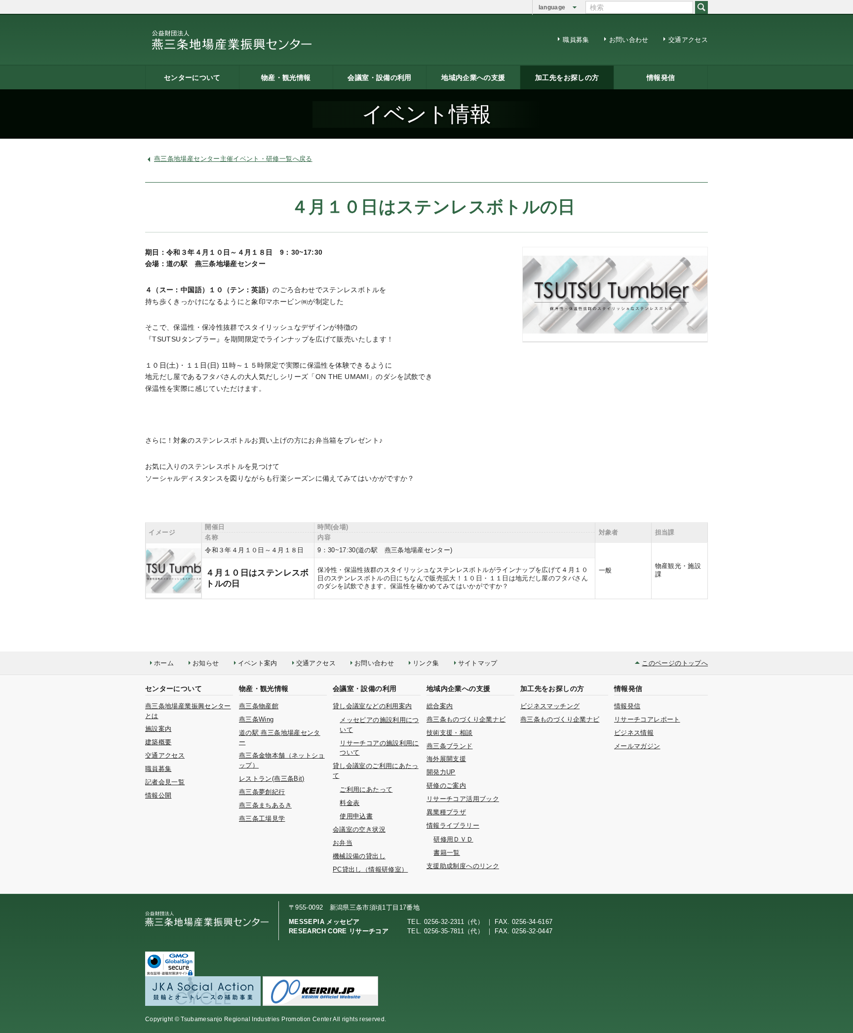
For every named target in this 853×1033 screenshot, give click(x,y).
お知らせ (206, 663)
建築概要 (158, 742)
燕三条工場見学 (262, 818)
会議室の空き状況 (359, 829)
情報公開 (158, 795)
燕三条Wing (256, 719)
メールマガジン (637, 746)
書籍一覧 (446, 852)
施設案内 (158, 728)
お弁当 (342, 842)
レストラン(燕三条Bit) (272, 778)
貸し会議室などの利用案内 (372, 706)
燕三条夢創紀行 (262, 792)
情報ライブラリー (452, 825)
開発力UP (441, 772)
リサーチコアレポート (647, 719)
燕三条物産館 (258, 706)
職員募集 (576, 39)
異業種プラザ (446, 812)
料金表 (349, 802)
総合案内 (439, 706)
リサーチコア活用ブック (462, 799)
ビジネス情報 (634, 732)
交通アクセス (688, 39)
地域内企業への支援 (473, 77)
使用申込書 (356, 816)
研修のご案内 (446, 785)
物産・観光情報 (286, 77)
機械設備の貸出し (359, 856)
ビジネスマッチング (550, 706)
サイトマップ (478, 663)
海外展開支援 (446, 759)
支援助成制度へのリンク (462, 866)
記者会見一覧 (165, 782)
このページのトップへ (675, 663)
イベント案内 (257, 663)
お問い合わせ (629, 39)
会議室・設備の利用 (379, 77)
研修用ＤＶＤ (453, 839)
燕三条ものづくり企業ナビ (465, 719)
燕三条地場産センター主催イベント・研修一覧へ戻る (233, 158)
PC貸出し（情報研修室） (370, 869)
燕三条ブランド (449, 746)
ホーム (164, 663)
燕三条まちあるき (265, 805)
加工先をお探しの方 (567, 77)
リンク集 (426, 663)
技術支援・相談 (449, 732)
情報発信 (661, 77)
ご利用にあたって (366, 789)
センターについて (192, 77)
